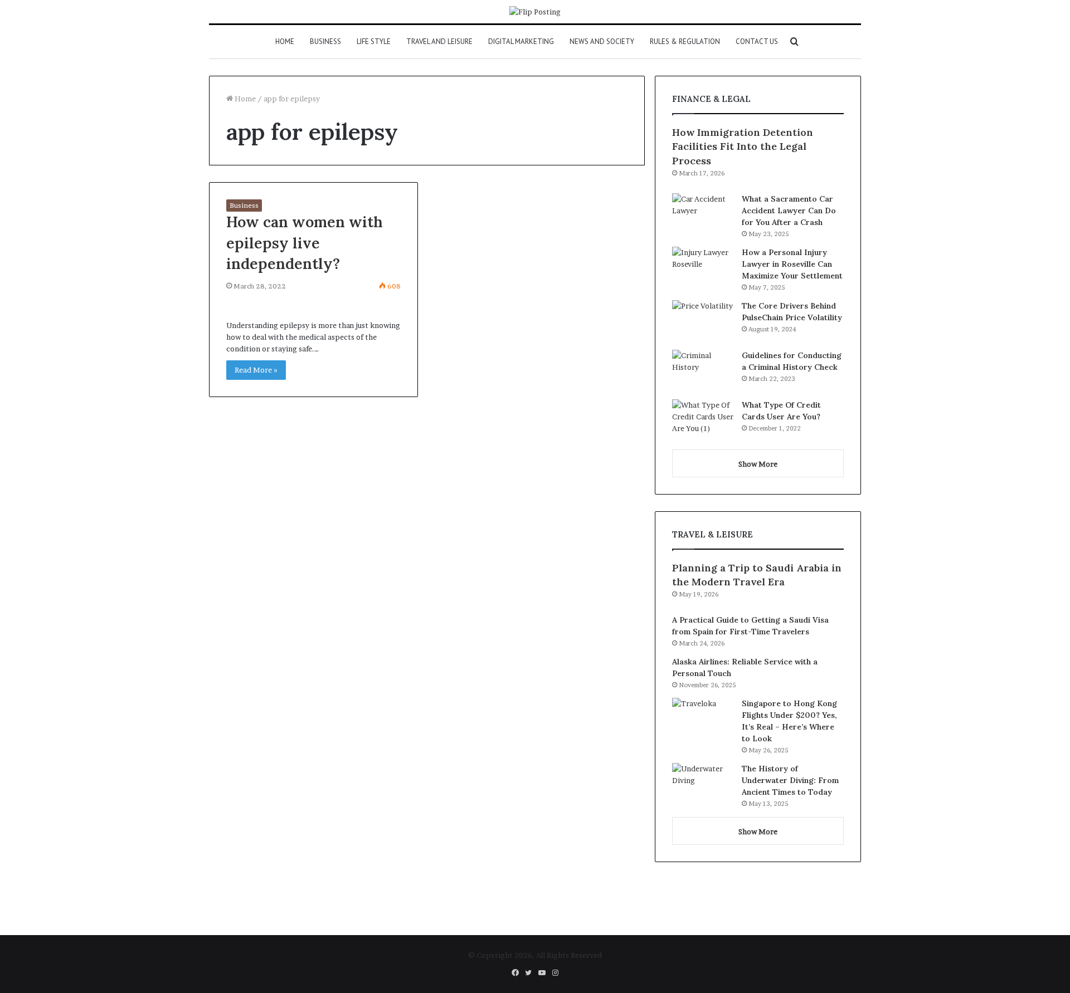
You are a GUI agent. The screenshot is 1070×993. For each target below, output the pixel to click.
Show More (757, 463)
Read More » (256, 369)
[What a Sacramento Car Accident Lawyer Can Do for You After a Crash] (702, 214)
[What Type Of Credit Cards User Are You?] (702, 420)
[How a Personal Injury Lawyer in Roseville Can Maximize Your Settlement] (702, 267)
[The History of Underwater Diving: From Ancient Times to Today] (702, 784)
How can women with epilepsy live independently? (304, 242)
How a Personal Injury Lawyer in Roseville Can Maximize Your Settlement (792, 264)
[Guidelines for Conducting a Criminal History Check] (702, 371)
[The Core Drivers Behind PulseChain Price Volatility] (702, 321)
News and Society (602, 41)
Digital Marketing (521, 41)
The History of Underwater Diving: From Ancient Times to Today (790, 780)
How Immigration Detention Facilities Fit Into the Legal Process (742, 146)
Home (284, 41)
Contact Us (757, 41)
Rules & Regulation (685, 41)
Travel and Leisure (439, 41)
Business (325, 41)
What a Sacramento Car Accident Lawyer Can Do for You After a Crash (789, 210)
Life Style (374, 41)
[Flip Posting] (535, 12)
